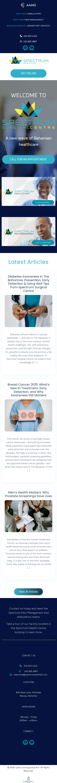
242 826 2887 (31, 671)
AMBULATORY (28, 14)
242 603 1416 (30, 666)
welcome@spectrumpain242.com (30, 675)
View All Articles (28, 591)
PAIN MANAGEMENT (28, 20)
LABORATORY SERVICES (28, 26)
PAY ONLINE (28, 73)
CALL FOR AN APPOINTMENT (28, 159)
